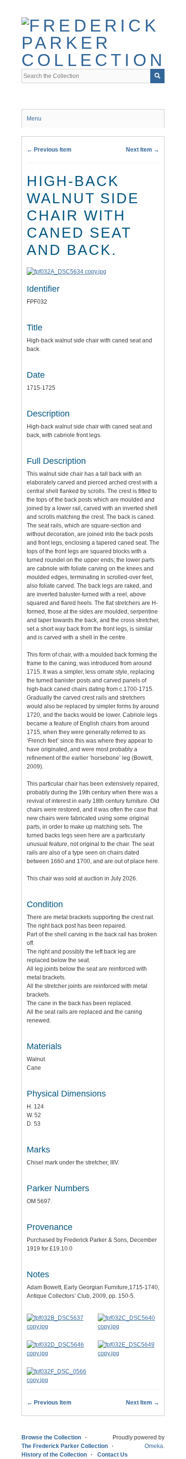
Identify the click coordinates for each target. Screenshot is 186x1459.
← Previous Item (49, 149)
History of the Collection (54, 1454)
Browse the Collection (51, 1437)
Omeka (154, 1446)
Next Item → (142, 149)
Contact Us (112, 1454)
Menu (34, 118)
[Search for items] (157, 76)
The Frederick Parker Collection (64, 1446)
